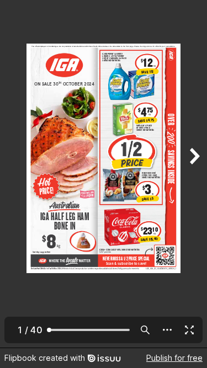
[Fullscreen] (189, 330)
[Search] (145, 330)
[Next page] (194, 174)
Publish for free (174, 357)
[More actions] (167, 330)
